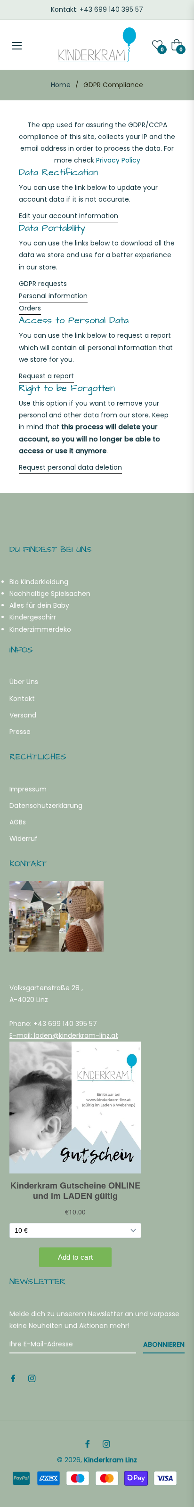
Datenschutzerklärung (45, 805)
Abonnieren (164, 1344)
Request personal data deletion (70, 467)
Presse (20, 731)
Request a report (46, 376)
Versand (22, 715)
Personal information (53, 296)
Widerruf (23, 838)
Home (61, 85)
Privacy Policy (118, 160)
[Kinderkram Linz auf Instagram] (32, 1378)
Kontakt (22, 698)
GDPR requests (43, 283)
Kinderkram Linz (110, 1460)
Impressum (28, 789)
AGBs (17, 822)
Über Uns (23, 681)
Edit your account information (68, 215)
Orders (30, 308)
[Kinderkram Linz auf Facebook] (13, 1378)
